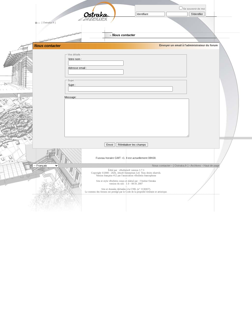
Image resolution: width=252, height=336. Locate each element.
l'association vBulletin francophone (138, 175)
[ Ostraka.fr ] (49, 22)
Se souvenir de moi (194, 8)
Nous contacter (161, 165)
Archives (195, 165)
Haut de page (212, 165)
